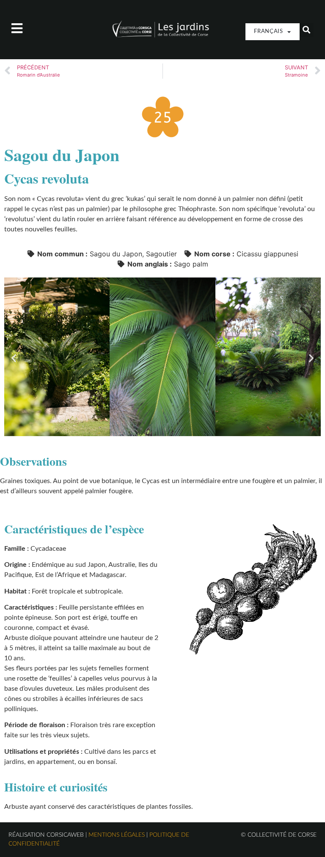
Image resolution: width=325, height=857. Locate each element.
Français (268, 31)
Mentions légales (116, 835)
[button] (307, 30)
